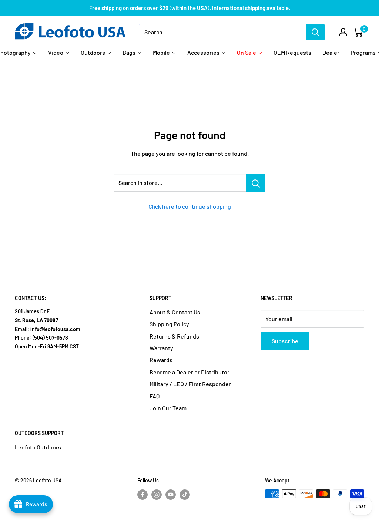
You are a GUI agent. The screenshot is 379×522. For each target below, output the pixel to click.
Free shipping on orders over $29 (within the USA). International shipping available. (189, 7)
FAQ (155, 396)
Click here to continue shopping (189, 206)
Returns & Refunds (174, 336)
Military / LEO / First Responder (190, 383)
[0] (358, 32)
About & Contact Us (175, 312)
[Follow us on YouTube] (170, 494)
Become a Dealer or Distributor (189, 371)
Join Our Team (168, 407)
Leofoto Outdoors (38, 447)
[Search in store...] (255, 183)
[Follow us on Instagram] (156, 494)
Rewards (161, 359)
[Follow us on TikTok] (185, 494)
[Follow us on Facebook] (142, 494)
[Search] (315, 32)
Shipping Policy (169, 323)
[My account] (343, 32)
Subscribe (285, 340)
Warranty (161, 347)
